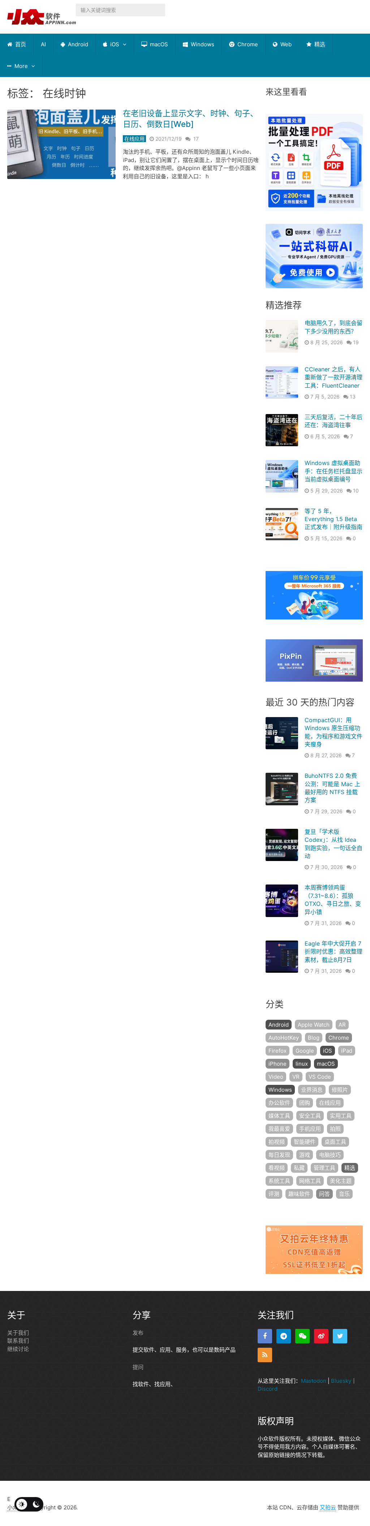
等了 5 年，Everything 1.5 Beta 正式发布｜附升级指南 (333, 519)
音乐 (344, 1193)
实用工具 (341, 1115)
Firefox (277, 1050)
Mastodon (313, 1380)
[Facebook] (265, 1336)
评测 (273, 1193)
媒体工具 (279, 1115)
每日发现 (279, 1154)
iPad (346, 1050)
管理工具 (324, 1167)
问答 (324, 1193)
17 (196, 139)
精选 (319, 44)
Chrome (247, 44)
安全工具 (310, 1115)
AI (43, 44)
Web (285, 44)
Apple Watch (314, 1024)
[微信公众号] (302, 1336)
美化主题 (341, 1180)
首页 (20, 44)
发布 (138, 1332)
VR (296, 1076)
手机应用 (310, 1128)
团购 (304, 1102)
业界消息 (312, 1089)
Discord (268, 1388)
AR (342, 1024)
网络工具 (310, 1180)
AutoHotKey (283, 1037)
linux (302, 1063)
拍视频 (276, 1141)
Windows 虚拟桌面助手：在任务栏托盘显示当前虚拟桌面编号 (333, 471)
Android (77, 44)
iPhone (277, 1063)
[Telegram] (283, 1336)
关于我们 (18, 1332)
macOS (158, 44)
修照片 (340, 1089)
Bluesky (341, 1380)
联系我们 (18, 1340)
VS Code (320, 1076)
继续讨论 (18, 1349)
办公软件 (279, 1102)
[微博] (321, 1336)
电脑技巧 (330, 1154)
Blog (313, 1037)
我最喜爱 (279, 1128)
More (20, 66)
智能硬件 (304, 1141)
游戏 (304, 1154)
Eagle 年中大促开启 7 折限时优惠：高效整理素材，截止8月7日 (333, 951)
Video (275, 1076)
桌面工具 (335, 1141)
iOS (114, 44)
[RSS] (265, 1355)
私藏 (299, 1167)
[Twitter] (340, 1336)
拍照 (335, 1128)
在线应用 (134, 139)
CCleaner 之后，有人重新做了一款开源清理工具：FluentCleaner (333, 377)
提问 (138, 1367)
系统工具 (279, 1180)
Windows (201, 44)
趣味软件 (299, 1193)
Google (305, 1050)
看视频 (276, 1167)
